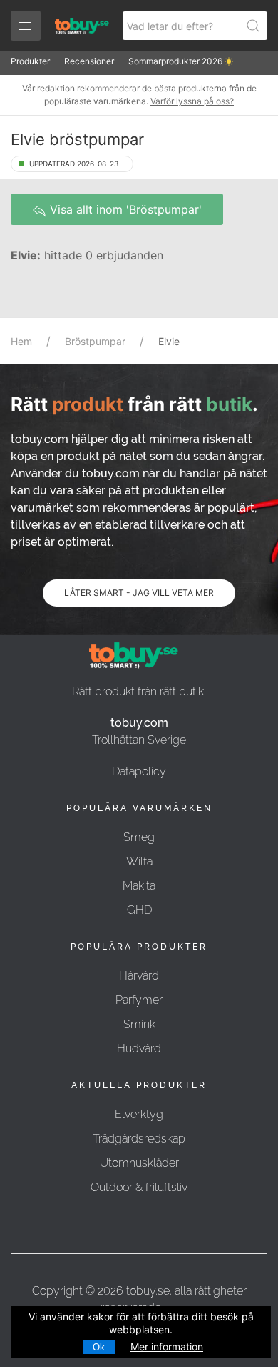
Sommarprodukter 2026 (176, 61)
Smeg (139, 837)
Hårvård (139, 975)
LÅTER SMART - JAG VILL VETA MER (139, 592)
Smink (139, 1024)
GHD (139, 910)
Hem (21, 341)
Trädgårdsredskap (139, 1138)
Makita (139, 885)
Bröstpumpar (95, 341)
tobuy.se (148, 1291)
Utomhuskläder (139, 1163)
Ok (99, 1347)
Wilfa (139, 861)
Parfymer (139, 1000)
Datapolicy (139, 771)
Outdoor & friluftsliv (139, 1187)
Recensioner (89, 61)
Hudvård (139, 1048)
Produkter (30, 61)
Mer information (166, 1346)
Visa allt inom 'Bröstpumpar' (124, 209)
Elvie (169, 341)
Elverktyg (139, 1114)
